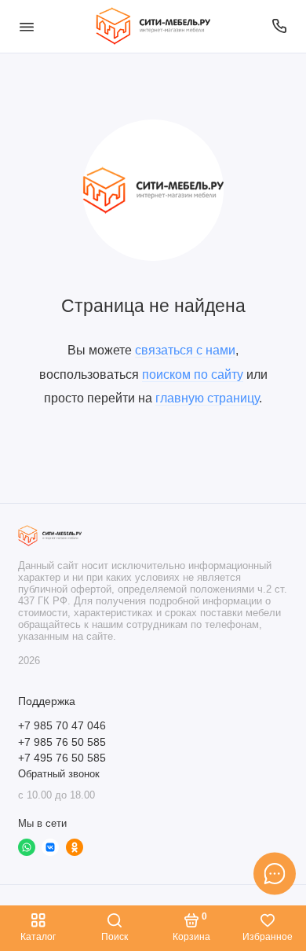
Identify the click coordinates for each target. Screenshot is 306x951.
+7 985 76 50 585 (62, 742)
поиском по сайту (192, 374)
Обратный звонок (59, 774)
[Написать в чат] (274, 873)
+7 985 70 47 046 (62, 726)
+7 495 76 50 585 (62, 758)
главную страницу (207, 398)
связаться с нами (185, 350)
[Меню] (26, 26)
